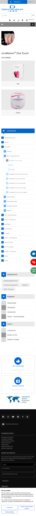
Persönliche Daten (7, 437)
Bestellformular (6, 448)
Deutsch (30, 2)
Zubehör (9, 210)
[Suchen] (33, 15)
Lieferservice (11, 330)
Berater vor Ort (12, 335)
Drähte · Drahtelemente (10, 238)
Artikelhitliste (6, 443)
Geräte (6, 256)
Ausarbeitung (8, 229)
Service (6, 260)
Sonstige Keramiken (12, 206)
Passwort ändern (7, 439)
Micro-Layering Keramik (13, 156)
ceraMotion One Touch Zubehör (18, 192)
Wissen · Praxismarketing (15, 316)
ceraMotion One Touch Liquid (17, 188)
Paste (18, 113)
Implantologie (11, 303)
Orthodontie (11, 307)
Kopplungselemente (11, 281)
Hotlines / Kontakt (13, 339)
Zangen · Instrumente (10, 251)
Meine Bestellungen (7, 441)
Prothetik (6, 233)
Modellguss (7, 224)
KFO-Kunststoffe (8, 247)
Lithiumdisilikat (11, 197)
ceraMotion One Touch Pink (17, 179)
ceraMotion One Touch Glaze (17, 183)
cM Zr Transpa (8, 289)
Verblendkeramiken (12, 201)
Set (18, 84)
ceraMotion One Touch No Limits (18, 174)
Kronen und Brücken (10, 219)
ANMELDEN (17, 2)
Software (9, 151)
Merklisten (4, 444)
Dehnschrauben (8, 242)
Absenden (5, 481)
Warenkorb (31, 19)
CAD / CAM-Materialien (10, 215)
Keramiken (7, 147)
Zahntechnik (11, 312)
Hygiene (6, 142)
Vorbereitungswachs (11, 285)
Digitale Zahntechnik (9, 138)
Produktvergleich (7, 446)
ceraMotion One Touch (15, 160)
